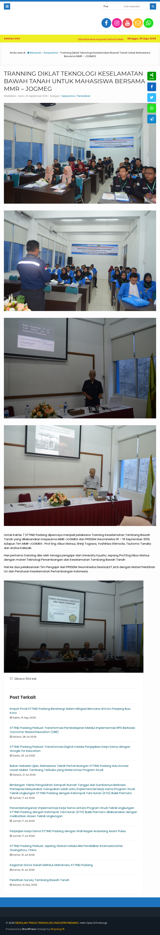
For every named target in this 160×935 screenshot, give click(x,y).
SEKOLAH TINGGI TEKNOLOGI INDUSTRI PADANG (47, 922)
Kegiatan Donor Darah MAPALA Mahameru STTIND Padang (51, 865)
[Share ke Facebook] (151, 86)
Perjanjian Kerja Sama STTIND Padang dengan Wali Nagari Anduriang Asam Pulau (68, 831)
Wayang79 (57, 929)
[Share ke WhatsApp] (151, 108)
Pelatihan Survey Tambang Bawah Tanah (39, 880)
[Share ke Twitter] (151, 97)
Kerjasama (51, 53)
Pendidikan (84, 96)
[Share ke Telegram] (151, 119)
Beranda (35, 53)
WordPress (29, 929)
